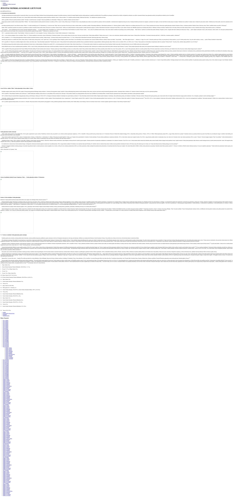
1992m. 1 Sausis (6, 379)
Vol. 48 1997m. (6, 444)
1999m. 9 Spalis (6, 480)
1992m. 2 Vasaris (6, 380)
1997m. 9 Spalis (6, 453)
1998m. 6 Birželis (6, 463)
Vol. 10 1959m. (6, 330)
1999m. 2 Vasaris (6, 472)
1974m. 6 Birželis (8, 353)
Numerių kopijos (6, 315)
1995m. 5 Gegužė (6, 423)
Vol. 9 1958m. (5, 329)
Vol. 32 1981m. (6, 366)
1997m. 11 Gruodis (6, 456)
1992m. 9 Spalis (6, 388)
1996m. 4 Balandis (6, 435)
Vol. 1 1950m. (5, 320)
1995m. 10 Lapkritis (7, 428)
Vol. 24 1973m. (6, 345)
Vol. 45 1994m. (6, 404)
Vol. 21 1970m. (6, 342)
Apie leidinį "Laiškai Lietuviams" (9, 4)
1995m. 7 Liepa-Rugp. (7, 425)
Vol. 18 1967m (6, 339)
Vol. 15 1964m (6, 335)
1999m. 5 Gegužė (6, 475)
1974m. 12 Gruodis (9, 358)
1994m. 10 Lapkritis (7, 415)
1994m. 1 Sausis (6, 405)
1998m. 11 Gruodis (6, 469)
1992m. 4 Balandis (6, 382)
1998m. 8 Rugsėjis (6, 465)
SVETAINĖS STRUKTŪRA (9, 313)
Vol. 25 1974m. (6, 346)
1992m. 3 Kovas (6, 381)
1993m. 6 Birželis (6, 398)
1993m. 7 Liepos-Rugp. (7, 399)
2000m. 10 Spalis (6, 493)
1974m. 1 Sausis (8, 347)
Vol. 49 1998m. (6, 457)
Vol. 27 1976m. (6, 360)
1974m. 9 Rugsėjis (8, 355)
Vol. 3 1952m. (5, 322)
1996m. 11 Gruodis (6, 442)
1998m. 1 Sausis (6, 458)
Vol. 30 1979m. (6, 364)
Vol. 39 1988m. (6, 374)
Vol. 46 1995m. (6, 417)
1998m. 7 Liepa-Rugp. (7, 464)
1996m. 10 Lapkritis (7, 441)
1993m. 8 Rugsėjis (6, 400)
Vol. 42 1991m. (6, 377)
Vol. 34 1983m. (6, 368)
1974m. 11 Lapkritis (9, 357)
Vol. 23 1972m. (6, 344)
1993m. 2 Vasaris (6, 393)
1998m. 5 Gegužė (6, 462)
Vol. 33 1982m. (6, 367)
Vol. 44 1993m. (6, 391)
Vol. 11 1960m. (6, 331)
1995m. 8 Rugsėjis (6, 426)
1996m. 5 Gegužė (6, 436)
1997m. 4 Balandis (6, 448)
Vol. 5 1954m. (5, 324)
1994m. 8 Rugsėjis (6, 413)
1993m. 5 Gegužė (6, 397)
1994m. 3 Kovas (6, 407)
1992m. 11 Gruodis (6, 390)
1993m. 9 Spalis (6, 401)
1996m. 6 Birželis (6, 437)
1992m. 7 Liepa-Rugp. (7, 386)
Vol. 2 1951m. (5, 321)
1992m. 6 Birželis (6, 384)
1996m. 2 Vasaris (6, 433)
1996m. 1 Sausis (6, 432)
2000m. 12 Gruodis (6, 495)
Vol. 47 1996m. (6, 430)
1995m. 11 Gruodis (6, 429)
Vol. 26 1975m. (6, 359)
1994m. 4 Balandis (6, 409)
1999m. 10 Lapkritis (7, 481)
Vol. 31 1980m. (6, 365)
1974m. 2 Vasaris (8, 348)
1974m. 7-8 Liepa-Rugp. (10, 354)
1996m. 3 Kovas (6, 434)
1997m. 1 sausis (6, 445)
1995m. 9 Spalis (6, 427)
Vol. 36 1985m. (6, 370)
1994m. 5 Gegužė (6, 410)
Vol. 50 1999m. (6, 470)
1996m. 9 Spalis (6, 440)
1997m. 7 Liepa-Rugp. (7, 451)
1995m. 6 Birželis (6, 424)
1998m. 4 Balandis (6, 461)
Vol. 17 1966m (6, 337)
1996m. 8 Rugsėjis (6, 439)
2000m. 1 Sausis (6, 484)
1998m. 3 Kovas (6, 460)
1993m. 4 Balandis (6, 395)
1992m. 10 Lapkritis (7, 389)
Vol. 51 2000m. (6, 483)
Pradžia (4, 3)
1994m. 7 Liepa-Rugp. (7, 412)
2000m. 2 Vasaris (6, 485)
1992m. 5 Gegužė (6, 383)
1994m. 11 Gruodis (6, 416)
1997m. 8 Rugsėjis (6, 452)
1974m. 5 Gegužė (8, 352)
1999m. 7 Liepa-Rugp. (7, 477)
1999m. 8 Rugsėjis (6, 479)
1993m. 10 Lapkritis (7, 402)
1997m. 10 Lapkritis (7, 454)
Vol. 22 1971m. (6, 343)
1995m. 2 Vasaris (6, 419)
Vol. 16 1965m (6, 336)
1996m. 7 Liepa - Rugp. (7, 438)
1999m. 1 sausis (6, 471)
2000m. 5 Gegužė (6, 488)
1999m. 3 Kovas (6, 473)
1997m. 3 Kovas (6, 447)
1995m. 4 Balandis (6, 422)
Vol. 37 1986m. (6, 371)
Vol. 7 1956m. (5, 327)
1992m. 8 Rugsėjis (6, 387)
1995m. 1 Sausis (6, 418)
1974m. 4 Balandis (9, 351)
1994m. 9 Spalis (6, 414)
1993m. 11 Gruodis (6, 403)
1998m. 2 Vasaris (6, 459)
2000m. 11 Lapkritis (7, 494)
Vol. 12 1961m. (6, 332)
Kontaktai (5, 314)
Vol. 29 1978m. (6, 363)
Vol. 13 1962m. (6, 333)
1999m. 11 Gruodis (6, 482)
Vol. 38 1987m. (6, 372)
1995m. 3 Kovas (6, 421)
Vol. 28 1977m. (6, 362)
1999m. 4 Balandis (6, 474)
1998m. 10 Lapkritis (7, 468)
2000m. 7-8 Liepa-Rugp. (7, 491)
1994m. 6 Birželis (6, 411)
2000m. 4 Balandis (6, 487)
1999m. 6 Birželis (6, 476)
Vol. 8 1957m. (5, 328)
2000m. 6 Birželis (6, 489)
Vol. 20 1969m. (6, 341)
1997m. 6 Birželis (6, 450)
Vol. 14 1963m (6, 334)
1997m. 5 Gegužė (6, 449)
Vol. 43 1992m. (6, 378)
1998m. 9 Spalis (6, 467)
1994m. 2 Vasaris (6, 406)
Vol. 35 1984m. (6, 369)
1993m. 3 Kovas (6, 394)
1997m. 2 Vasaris (6, 446)
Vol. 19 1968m (6, 340)
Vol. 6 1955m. (5, 325)
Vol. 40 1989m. (6, 375)
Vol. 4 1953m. (5, 323)
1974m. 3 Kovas (8, 349)
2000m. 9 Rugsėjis (6, 492)
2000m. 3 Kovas (6, 486)
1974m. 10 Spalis (8, 356)
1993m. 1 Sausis (6, 392)
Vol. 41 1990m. (6, 376)
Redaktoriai (5, 5)
